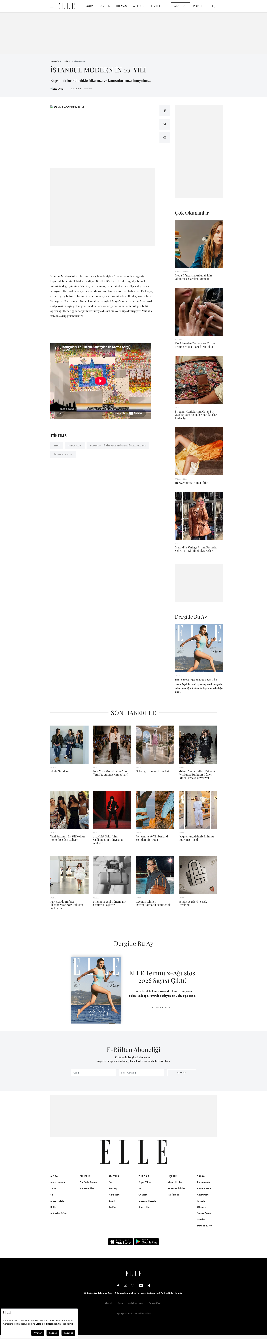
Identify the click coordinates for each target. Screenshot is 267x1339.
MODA (89, 6)
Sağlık (112, 1200)
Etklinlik (85, 1176)
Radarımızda (203, 1182)
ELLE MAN (121, 6)
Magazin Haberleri (147, 1200)
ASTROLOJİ (139, 6)
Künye (120, 1303)
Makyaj (113, 1188)
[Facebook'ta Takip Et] (118, 1285)
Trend (53, 1188)
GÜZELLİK (105, 6)
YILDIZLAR (143, 1176)
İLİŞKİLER (156, 6)
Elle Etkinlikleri (87, 1188)
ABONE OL (180, 6)
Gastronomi (203, 1194)
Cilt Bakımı (114, 1194)
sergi (56, 445)
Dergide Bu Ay (204, 1225)
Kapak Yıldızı (145, 1182)
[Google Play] (146, 1241)
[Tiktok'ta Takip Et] (149, 1285)
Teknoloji (201, 1200)
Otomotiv (201, 1207)
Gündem (142, 1194)
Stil (51, 1194)
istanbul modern (63, 454)
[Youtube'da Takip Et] (141, 1285)
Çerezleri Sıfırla (155, 1303)
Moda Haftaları (57, 1200)
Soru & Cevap (204, 1213)
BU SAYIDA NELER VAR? (162, 1007)
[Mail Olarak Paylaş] (164, 137)
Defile (53, 1207)
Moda (65, 61)
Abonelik (108, 1303)
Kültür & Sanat (204, 1188)
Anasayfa (54, 61)
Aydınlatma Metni (135, 1303)
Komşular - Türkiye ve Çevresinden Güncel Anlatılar (118, 445)
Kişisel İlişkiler (175, 1182)
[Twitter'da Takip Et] (125, 1285)
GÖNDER (181, 1072)
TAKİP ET (197, 6)
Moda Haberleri (78, 61)
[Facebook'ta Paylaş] (164, 110)
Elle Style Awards (88, 1182)
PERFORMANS (74, 445)
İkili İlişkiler (173, 1194)
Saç (111, 1182)
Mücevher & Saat (59, 1213)
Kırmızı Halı (144, 1207)
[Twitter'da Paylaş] (164, 124)
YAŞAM (201, 1176)
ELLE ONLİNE (76, 88)
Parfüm (112, 1207)
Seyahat (201, 1219)
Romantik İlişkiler (176, 1188)
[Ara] (213, 6)
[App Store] (120, 1241)
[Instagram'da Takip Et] (132, 1285)
